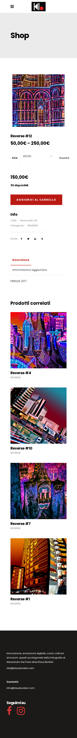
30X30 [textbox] (27, 156)
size (15, 158)
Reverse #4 (20, 372)
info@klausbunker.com (20, 668)
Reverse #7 (20, 523)
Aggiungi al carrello (36, 200)
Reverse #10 (21, 448)
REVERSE (33, 225)
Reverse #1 (20, 599)
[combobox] (37, 156)
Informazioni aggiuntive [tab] (29, 270)
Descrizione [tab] (20, 260)
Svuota (64, 158)
